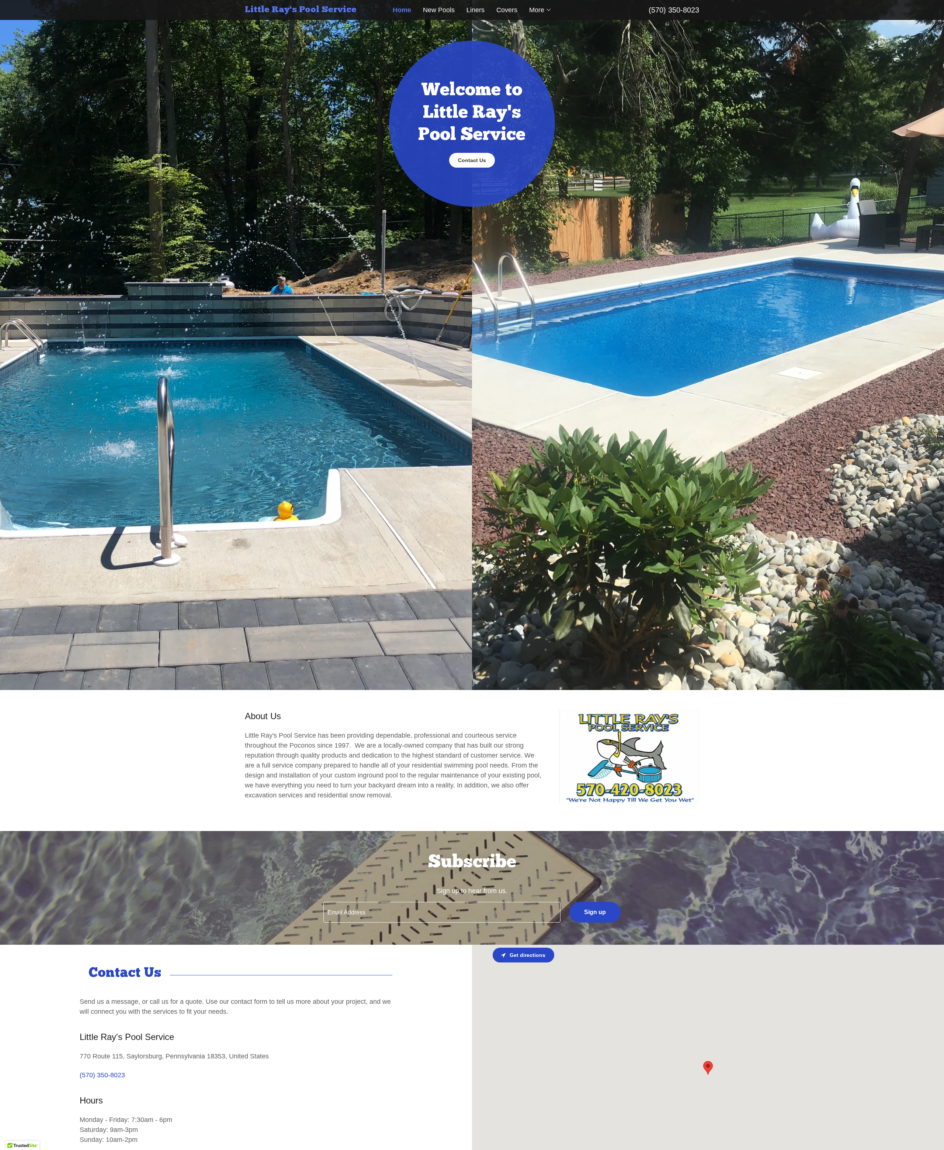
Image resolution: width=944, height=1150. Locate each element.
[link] (301, 10)
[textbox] (441, 912)
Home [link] (402, 10)
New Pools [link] (439, 10)
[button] (540, 10)
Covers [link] (506, 10)
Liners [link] (475, 10)
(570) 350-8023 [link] (674, 10)
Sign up (595, 912)
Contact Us (472, 160)
